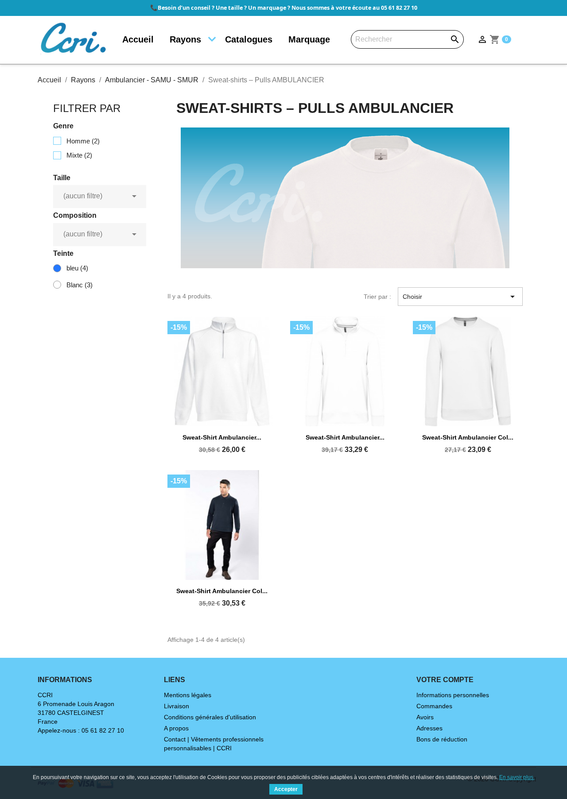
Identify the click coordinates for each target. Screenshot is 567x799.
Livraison (176, 706)
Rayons (185, 39)
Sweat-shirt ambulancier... (222, 437)
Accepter (286, 789)
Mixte (79, 155)
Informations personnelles (452, 695)
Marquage (309, 39)
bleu (77, 268)
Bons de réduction (441, 739)
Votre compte (445, 679)
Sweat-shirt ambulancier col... (467, 437)
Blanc (79, 285)
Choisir (460, 296)
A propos (176, 728)
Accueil (138, 39)
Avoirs (425, 717)
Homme (83, 141)
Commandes (434, 706)
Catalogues (248, 39)
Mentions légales (187, 695)
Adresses (429, 728)
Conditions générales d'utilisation (210, 717)
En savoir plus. (517, 777)
